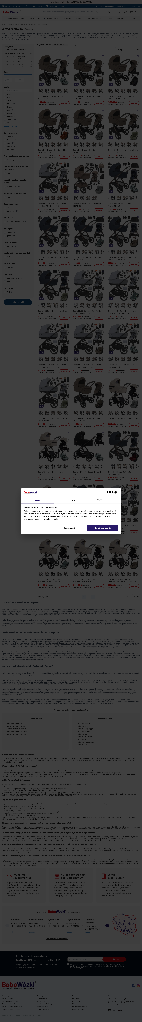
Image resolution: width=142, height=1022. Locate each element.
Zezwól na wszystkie (103, 528)
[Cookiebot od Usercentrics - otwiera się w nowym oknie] (108, 492)
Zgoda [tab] (37, 500)
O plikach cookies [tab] (104, 500)
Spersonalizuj (69, 528)
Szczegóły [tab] (71, 500)
